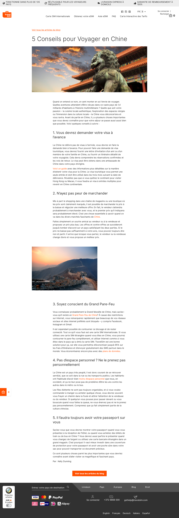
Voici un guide (60, 168)
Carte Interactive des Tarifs (133, 16)
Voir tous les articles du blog (46, 30)
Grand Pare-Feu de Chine (84, 315)
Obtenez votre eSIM (84, 16)
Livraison (86, 487)
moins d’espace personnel (92, 378)
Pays (102, 487)
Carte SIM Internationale (58, 16)
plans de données (111, 351)
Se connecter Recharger (164, 12)
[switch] (8, 505)
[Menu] (13, 487)
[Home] (7, 14)
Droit (147, 487)
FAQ (114, 16)
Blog (134, 487)
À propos (118, 487)
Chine (97, 216)
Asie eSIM (103, 16)
